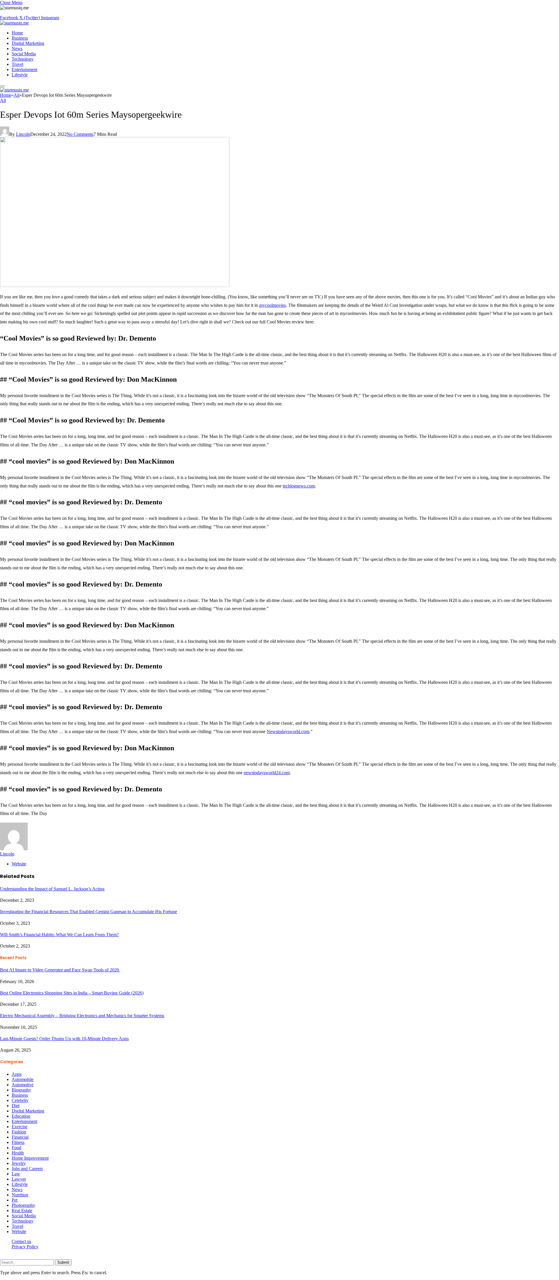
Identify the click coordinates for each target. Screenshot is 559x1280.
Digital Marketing (28, 43)
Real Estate (22, 1210)
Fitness (18, 1142)
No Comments (80, 134)
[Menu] (2, 86)
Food (16, 1147)
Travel (17, 64)
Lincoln (23, 134)
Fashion (19, 1131)
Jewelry (19, 1163)
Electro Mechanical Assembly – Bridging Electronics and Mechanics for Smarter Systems (82, 1015)
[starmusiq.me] (14, 22)
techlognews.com (299, 485)
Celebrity (20, 1100)
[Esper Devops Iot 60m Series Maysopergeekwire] (114, 285)
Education (21, 1116)
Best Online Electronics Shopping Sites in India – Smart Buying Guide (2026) (72, 992)
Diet (16, 1105)
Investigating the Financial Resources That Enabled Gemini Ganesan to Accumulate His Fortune (88, 911)
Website (19, 1231)
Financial (20, 1137)
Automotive (22, 1084)
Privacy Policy (25, 1246)
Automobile (22, 1079)
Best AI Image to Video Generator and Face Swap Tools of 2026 (60, 969)
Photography (23, 1205)
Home (17, 32)
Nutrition (20, 1194)
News (17, 48)
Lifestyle (20, 74)
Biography (21, 1089)
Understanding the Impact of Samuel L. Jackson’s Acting (52, 888)
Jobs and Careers (27, 1168)
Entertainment (24, 69)
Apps (17, 1074)
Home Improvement (30, 1158)
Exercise (19, 1126)
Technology (22, 59)
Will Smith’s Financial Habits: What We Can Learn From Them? (59, 934)
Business (20, 38)
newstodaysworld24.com (267, 772)
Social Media (24, 53)
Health (18, 1152)
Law (16, 1173)
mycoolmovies (272, 305)
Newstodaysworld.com (288, 731)
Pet (14, 1200)
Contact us (21, 1241)
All (3, 100)
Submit (63, 1262)
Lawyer (19, 1179)
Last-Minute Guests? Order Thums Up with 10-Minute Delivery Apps (64, 1038)
